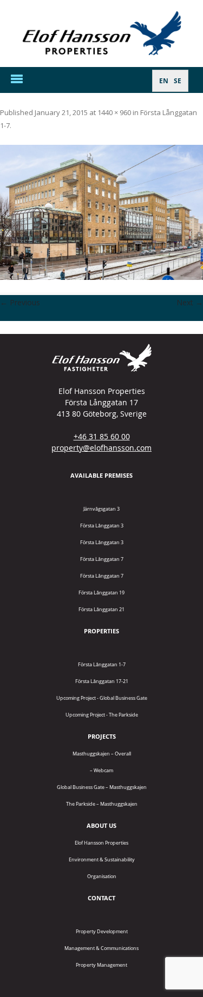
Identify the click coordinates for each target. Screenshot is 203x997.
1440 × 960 (114, 112)
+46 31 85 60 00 (102, 436)
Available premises (101, 475)
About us (101, 825)
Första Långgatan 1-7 (102, 664)
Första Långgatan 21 (101, 609)
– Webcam (101, 770)
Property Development (102, 931)
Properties (101, 631)
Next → (189, 302)
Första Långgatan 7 (101, 559)
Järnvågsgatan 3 (101, 508)
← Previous (20, 302)
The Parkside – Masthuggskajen (101, 803)
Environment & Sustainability (102, 859)
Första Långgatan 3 (101, 525)
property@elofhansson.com (101, 448)
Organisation (101, 876)
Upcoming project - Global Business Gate (101, 697)
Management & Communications (101, 948)
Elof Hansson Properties (101, 842)
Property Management (101, 964)
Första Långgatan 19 (101, 592)
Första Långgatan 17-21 (101, 681)
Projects (102, 736)
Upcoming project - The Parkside (102, 714)
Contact (101, 898)
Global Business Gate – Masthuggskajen (102, 787)
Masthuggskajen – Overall (102, 753)
